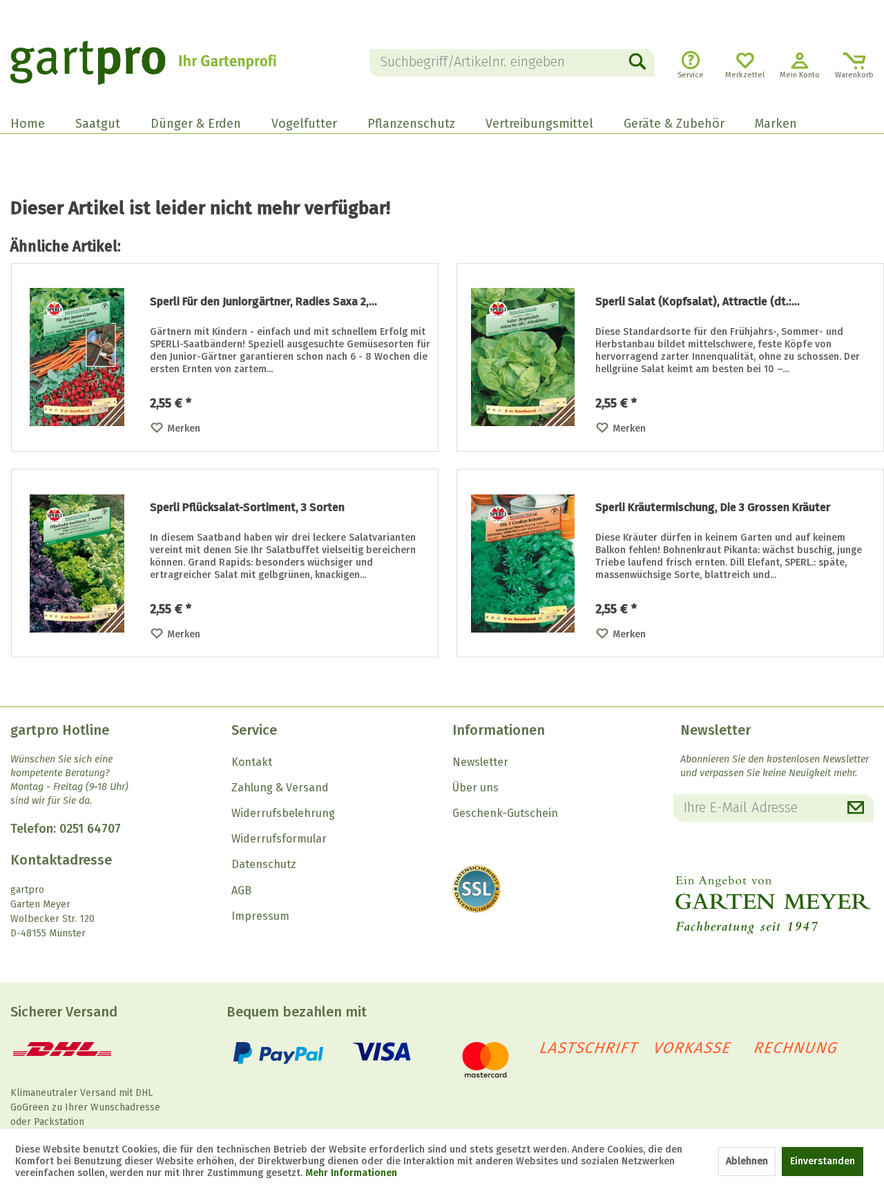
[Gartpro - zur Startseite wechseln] (159, 63)
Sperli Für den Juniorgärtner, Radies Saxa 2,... (263, 301)
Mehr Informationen (351, 1173)
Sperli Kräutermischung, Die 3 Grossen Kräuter (712, 507)
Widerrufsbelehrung (283, 813)
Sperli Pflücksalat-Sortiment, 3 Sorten (247, 507)
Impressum (260, 916)
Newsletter (480, 762)
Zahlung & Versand (280, 787)
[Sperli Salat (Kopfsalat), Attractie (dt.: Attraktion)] (523, 357)
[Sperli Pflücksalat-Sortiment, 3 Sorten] (77, 563)
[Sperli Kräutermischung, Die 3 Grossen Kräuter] (523, 563)
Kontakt (251, 762)
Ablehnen (747, 1161)
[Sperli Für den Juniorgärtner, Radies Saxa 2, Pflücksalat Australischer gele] (77, 357)
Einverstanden (822, 1161)
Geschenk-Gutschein (505, 813)
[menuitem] (512, 63)
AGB (241, 890)
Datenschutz (263, 864)
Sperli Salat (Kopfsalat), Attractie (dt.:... (697, 301)
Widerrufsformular (279, 838)
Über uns (475, 787)
